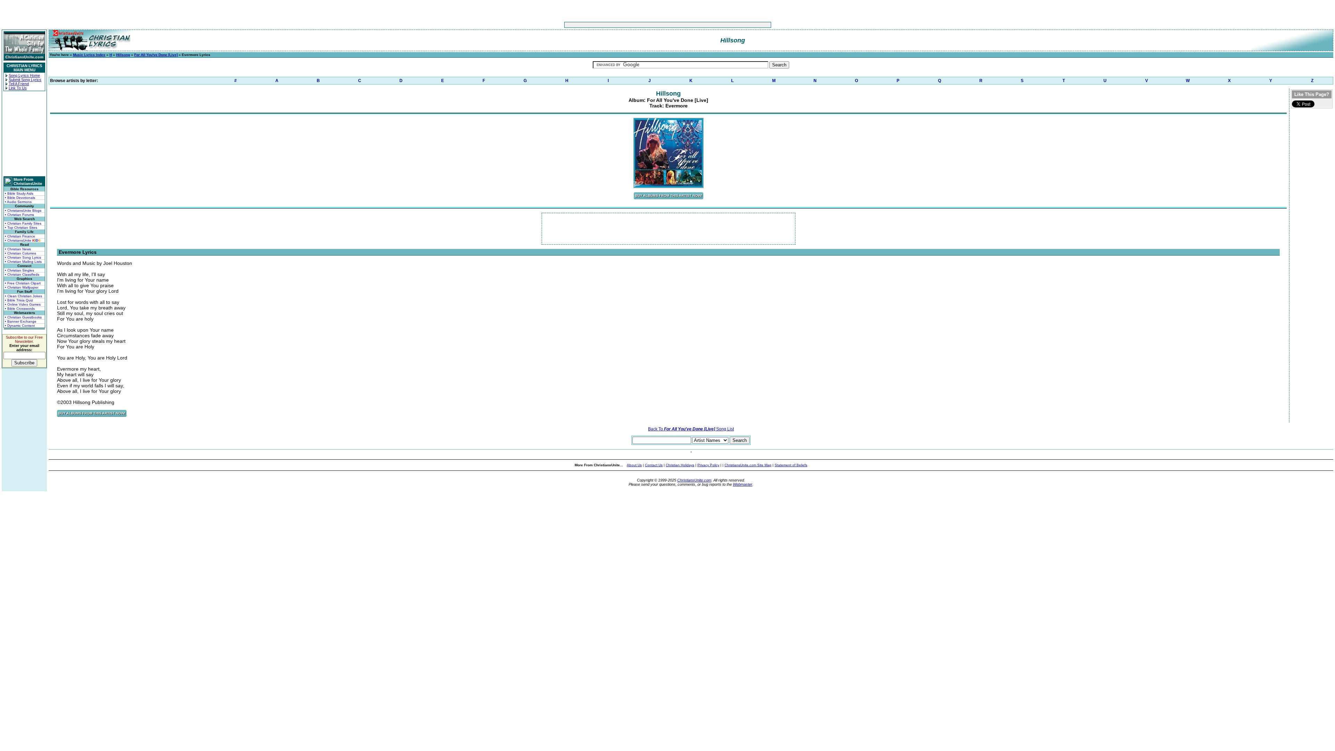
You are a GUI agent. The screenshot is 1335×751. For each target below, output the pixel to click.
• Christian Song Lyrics (23, 257)
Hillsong (123, 55)
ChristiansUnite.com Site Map (748, 465)
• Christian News (18, 249)
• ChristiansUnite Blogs (23, 210)
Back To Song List (691, 429)
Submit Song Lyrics (25, 80)
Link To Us (18, 88)
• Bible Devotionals (20, 198)
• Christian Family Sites (23, 223)
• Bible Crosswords (20, 308)
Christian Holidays (680, 465)
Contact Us (654, 465)
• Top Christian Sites (21, 227)
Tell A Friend (19, 84)
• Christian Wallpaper (21, 287)
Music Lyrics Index (89, 55)
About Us (634, 465)
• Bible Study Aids (19, 193)
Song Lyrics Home (24, 75)
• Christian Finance (20, 236)
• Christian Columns (20, 253)
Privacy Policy (708, 465)
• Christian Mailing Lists (23, 262)
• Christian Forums (19, 215)
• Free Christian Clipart (23, 283)
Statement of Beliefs (791, 465)
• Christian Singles (19, 270)
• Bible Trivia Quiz (19, 300)
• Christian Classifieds (22, 274)
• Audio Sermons (18, 202)
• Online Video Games (23, 304)
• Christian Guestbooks (23, 317)
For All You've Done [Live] (156, 55)
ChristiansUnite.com (694, 480)
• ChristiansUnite (23, 240)
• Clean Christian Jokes (23, 296)
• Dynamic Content (20, 326)
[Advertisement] (646, 24)
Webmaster (742, 484)
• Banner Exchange (21, 321)
